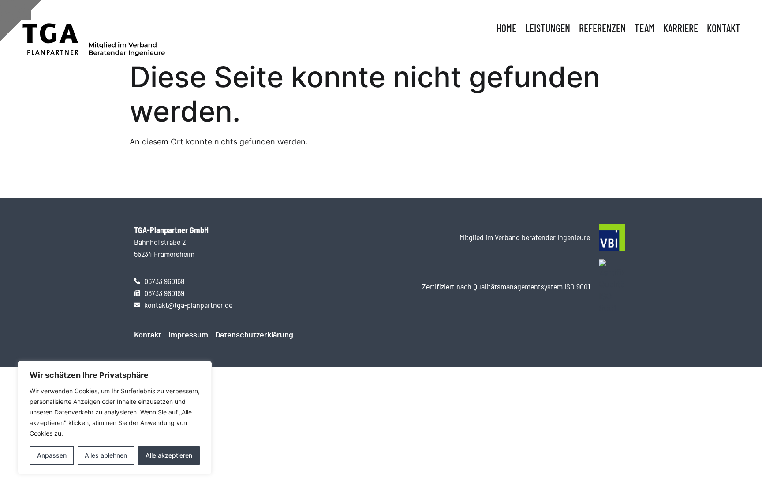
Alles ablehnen (106, 455)
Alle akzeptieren (169, 455)
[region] (115, 417)
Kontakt (723, 28)
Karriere (680, 28)
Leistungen (547, 28)
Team (644, 28)
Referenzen (602, 28)
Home (506, 28)
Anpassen (52, 455)
